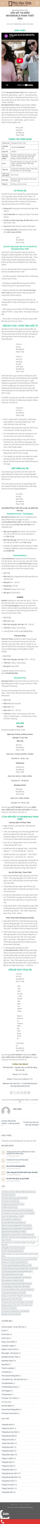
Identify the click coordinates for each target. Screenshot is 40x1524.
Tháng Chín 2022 (7, 1440)
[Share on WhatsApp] (11, 1092)
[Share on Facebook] (14, 1092)
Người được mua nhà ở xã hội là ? (11, 1235)
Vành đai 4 (13, 1308)
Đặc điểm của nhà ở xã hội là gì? (11, 1314)
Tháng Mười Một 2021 (9, 1477)
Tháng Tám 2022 (7, 1443)
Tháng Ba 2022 (6, 1462)
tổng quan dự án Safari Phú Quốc (11, 1299)
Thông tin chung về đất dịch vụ (18, 1262)
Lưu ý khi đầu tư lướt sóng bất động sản (13, 1222)
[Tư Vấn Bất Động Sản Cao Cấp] (20, 3)
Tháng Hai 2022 (7, 1466)
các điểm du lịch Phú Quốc (9, 1207)
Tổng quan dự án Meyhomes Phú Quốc (13, 1293)
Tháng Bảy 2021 (7, 1492)
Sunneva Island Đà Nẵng (29, 1259)
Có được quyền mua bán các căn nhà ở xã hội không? (17, 1210)
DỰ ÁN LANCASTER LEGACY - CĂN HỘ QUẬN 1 (10, 1123)
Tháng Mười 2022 (7, 1436)
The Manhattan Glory (9, 1387)
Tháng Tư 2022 (7, 1458)
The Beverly (5, 1372)
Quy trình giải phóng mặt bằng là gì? (12, 1251)
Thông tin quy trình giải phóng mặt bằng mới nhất (16, 1265)
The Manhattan (7, 1383)
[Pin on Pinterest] (25, 1092)
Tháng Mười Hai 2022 (9, 1432)
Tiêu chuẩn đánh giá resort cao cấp (12, 1274)
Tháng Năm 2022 (7, 1455)
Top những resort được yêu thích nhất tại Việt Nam (16, 1283)
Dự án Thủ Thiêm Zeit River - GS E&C (12, 1216)
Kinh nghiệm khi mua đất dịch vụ (11, 1219)
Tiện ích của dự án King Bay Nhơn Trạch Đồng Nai (16, 1277)
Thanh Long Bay (7, 1368)
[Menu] (2, 3)
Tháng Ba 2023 (6, 1424)
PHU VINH (30, 24)
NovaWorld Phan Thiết (20, 10)
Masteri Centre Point (9, 1349)
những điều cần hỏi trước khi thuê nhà (13, 1248)
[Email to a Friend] (21, 1092)
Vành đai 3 (5, 1308)
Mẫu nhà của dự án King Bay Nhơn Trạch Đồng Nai (16, 1225)
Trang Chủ (14, 1504)
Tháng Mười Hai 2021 (9, 1473)
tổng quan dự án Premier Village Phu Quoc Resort (16, 1296)
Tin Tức (4, 1402)
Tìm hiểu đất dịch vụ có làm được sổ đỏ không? (15, 1286)
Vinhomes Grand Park (9, 1413)
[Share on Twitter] (18, 1092)
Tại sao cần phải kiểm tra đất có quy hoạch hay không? (18, 1289)
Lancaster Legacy (7, 1346)
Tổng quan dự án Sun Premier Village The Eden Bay (17, 1302)
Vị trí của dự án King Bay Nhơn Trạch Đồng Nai (15, 1311)
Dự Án (3, 1330)
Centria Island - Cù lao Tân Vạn (12, 1327)
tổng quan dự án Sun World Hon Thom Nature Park (17, 1305)
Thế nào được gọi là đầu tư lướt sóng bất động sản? (17, 1271)
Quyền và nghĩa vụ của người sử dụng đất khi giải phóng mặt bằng (19, 1255)
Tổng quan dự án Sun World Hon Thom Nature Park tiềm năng (21, 1153)
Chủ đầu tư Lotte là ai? (8, 1195)
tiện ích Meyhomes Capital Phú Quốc (12, 1280)
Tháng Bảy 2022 (7, 1447)
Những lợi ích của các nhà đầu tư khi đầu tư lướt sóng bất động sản (18, 1244)
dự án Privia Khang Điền (27, 1213)
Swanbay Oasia (7, 1361)
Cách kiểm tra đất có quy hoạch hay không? (14, 1198)
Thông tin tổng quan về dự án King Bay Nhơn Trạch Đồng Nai (19, 1268)
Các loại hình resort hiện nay (10, 1201)
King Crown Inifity (8, 1342)
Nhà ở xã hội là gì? (28, 1235)
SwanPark (5, 1364)
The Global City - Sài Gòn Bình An (13, 1379)
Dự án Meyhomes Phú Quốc (10, 1213)
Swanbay (4, 1262)
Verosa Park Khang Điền (10, 1409)
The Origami (6, 1391)
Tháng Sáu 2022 (7, 1451)
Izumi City (5, 1338)
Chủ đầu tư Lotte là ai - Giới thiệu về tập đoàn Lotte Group (18, 1192)
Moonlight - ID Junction (10, 1353)
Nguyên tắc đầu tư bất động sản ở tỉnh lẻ (14, 1231)
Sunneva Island (15, 1259)
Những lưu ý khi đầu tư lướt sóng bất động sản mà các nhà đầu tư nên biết (19, 1239)
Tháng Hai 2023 (7, 1428)
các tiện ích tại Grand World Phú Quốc (13, 1204)
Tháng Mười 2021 (7, 1481)
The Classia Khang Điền (10, 1376)
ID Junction (5, 1334)
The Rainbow (6, 1394)
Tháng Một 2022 (7, 1470)
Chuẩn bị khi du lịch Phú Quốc (17, 1160)
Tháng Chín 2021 (7, 1485)
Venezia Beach (6, 1406)
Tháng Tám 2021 (7, 1488)
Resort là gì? (5, 1259)
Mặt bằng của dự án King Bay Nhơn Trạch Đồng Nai (17, 1228)
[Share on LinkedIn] (28, 1092)
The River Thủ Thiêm (9, 1398)
